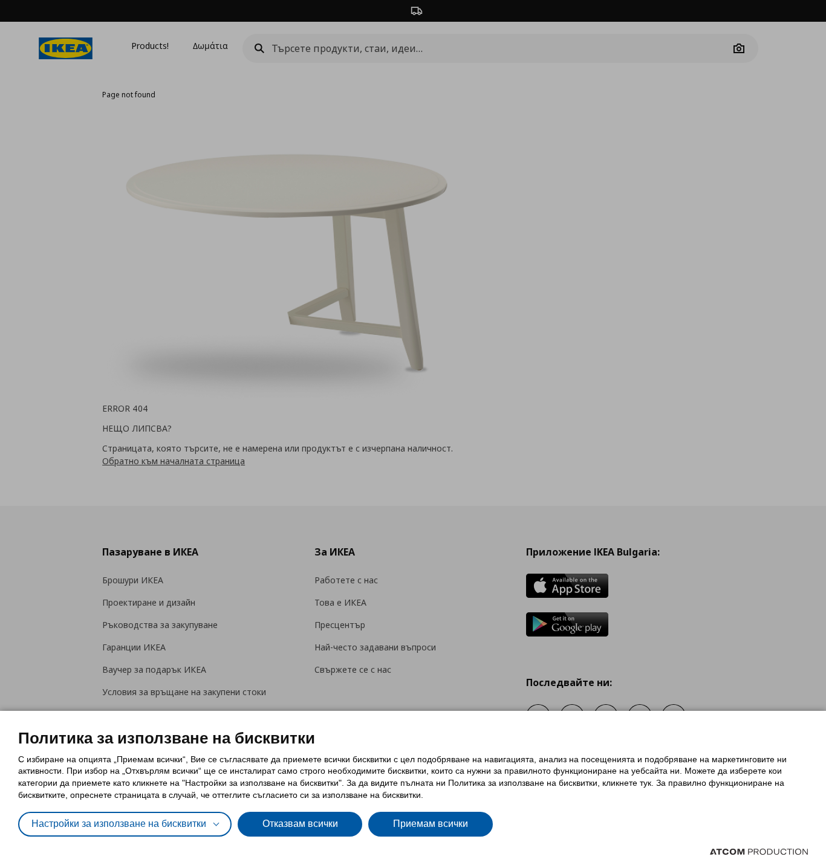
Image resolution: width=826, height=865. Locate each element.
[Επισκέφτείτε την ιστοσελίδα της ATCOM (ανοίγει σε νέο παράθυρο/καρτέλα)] (759, 851)
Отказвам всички (300, 823)
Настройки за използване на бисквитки (118, 823)
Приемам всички (430, 823)
